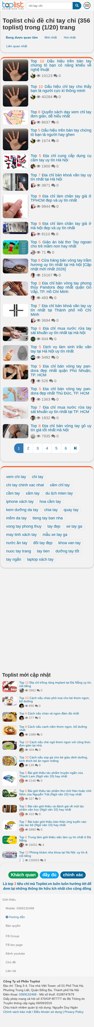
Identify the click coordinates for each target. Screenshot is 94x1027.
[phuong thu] (33, 122)
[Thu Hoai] (21, 706)
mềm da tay (16, 518)
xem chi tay (16, 477)
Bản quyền (13, 925)
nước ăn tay (16, 543)
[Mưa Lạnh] (33, 418)
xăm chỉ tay (60, 485)
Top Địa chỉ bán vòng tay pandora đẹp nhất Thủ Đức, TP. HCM (61, 391)
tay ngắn (13, 559)
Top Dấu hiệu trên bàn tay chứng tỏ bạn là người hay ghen (61, 132)
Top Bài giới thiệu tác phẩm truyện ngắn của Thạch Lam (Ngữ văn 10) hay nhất (51, 774)
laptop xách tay (40, 559)
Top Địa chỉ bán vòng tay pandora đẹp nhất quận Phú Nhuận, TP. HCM (61, 370)
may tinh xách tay (21, 534)
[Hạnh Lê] (33, 252)
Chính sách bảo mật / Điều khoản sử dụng (32, 1012)
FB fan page (14, 945)
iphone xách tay (20, 501)
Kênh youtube (15, 953)
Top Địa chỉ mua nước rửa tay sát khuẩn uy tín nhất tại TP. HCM (61, 409)
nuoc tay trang (18, 551)
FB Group (12, 936)
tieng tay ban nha (48, 518)
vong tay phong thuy (24, 526)
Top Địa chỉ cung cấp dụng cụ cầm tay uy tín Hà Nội (61, 158)
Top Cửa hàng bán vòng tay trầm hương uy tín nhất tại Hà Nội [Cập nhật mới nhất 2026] (61, 264)
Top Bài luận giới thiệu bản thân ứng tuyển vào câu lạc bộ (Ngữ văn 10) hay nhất (52, 823)
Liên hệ (11, 971)
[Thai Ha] (21, 780)
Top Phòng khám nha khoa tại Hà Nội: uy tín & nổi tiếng (53, 854)
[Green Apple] (21, 844)
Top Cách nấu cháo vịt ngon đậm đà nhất (49, 713)
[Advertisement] (47, 621)
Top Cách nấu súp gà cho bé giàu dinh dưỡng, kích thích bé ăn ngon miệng (53, 759)
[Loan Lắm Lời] (21, 749)
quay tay (71, 510)
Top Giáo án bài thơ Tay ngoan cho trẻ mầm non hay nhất (61, 244)
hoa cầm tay (50, 501)
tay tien (43, 551)
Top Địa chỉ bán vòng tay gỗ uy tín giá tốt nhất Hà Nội (61, 428)
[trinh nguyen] (33, 436)
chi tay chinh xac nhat (25, 485)
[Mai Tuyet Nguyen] (21, 690)
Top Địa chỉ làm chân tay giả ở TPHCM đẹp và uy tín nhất (61, 198)
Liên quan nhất (16, 46)
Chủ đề (11, 962)
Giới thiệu (9, 899)
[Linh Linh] (33, 166)
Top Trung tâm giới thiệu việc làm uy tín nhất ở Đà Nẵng (55, 838)
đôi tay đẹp (42, 543)
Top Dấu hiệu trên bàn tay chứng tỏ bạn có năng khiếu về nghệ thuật (61, 65)
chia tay (51, 510)
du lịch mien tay (59, 493)
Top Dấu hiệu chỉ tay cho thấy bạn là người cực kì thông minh (61, 88)
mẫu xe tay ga (55, 534)
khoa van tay (69, 543)
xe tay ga (74, 526)
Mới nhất (51, 37)
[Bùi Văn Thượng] (21, 860)
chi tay (37, 477)
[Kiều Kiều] (33, 275)
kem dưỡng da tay (22, 510)
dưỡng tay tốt (67, 551)
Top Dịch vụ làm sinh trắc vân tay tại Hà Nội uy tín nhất (61, 349)
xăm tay (33, 493)
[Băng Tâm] (33, 76)
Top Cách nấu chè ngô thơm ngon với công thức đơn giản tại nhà (55, 743)
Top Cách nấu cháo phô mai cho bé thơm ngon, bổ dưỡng (54, 699)
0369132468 (28, 994)
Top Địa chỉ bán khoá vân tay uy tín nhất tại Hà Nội (61, 177)
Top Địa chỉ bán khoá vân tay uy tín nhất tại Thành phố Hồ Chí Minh (61, 310)
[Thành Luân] (33, 357)
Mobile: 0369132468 (20, 908)
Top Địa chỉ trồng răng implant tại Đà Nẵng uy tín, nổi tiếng (55, 684)
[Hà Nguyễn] (33, 339)
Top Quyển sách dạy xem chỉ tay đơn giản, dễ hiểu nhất (61, 114)
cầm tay (13, 493)
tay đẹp (53, 526)
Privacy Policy (74, 1012)
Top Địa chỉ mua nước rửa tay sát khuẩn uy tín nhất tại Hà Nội (61, 330)
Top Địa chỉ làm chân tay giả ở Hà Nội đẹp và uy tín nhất (61, 225)
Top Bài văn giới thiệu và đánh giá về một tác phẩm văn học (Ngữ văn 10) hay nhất (51, 808)
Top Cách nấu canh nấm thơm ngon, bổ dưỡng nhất (53, 728)
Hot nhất (70, 37)
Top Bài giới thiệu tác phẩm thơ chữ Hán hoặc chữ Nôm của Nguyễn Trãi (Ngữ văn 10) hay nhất (55, 792)
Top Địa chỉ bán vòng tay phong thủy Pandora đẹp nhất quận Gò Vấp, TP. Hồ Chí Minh (61, 287)
